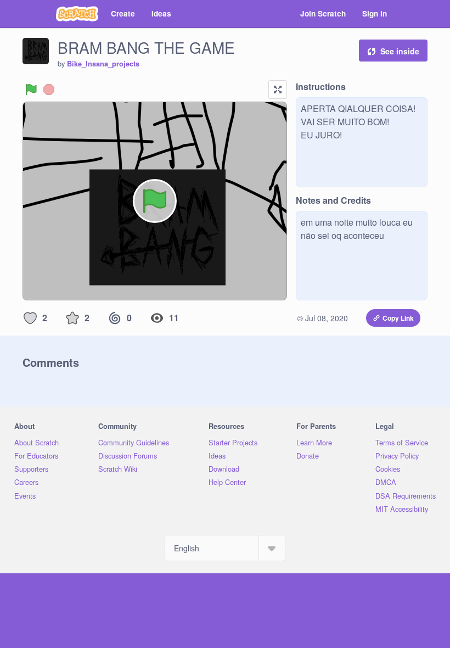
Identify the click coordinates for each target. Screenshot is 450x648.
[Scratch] (77, 13)
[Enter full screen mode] (277, 89)
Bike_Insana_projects (103, 64)
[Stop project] (49, 89)
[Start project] (31, 89)
